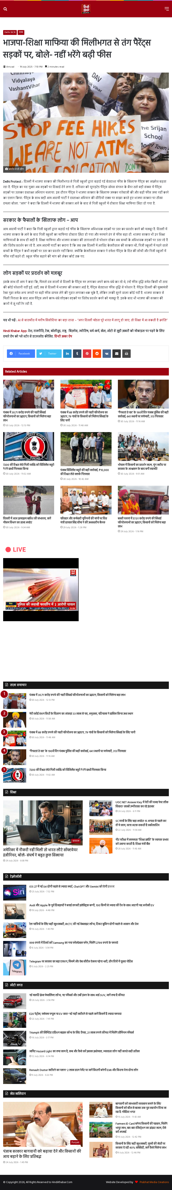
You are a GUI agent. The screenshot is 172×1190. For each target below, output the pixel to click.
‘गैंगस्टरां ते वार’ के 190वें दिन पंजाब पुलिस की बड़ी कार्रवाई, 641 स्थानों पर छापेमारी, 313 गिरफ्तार (143, 414)
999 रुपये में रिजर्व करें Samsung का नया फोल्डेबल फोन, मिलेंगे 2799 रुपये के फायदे (73, 943)
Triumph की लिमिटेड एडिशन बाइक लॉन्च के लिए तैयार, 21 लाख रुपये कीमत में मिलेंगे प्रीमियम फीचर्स (81, 1032)
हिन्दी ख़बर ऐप (62, 336)
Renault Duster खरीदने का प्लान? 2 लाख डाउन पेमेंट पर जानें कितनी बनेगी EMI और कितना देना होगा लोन (83, 1070)
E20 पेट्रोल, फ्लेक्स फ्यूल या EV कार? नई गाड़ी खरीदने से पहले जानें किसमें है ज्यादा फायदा (75, 1014)
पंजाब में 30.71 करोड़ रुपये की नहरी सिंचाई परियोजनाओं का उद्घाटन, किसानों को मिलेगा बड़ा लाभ (27, 416)
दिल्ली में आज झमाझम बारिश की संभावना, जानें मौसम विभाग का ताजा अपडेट (27, 520)
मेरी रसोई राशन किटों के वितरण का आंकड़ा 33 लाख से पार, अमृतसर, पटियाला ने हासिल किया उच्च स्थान (81, 713)
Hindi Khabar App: (15, 331)
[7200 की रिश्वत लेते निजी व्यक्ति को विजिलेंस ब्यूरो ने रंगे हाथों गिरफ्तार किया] (28, 446)
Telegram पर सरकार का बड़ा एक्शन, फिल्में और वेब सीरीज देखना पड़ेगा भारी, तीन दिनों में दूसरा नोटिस (81, 961)
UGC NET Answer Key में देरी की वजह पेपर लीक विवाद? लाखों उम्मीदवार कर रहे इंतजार (142, 804)
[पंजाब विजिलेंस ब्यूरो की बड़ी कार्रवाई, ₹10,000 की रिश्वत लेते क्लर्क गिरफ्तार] (85, 449)
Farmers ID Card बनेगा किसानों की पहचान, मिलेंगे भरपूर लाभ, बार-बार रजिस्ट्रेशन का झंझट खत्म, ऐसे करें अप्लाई (141, 1127)
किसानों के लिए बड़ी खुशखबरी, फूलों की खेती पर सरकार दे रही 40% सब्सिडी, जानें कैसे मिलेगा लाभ (141, 1145)
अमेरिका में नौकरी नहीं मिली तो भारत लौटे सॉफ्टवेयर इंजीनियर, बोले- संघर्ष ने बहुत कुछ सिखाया (40, 852)
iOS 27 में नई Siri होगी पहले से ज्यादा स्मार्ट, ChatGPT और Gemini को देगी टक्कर (71, 886)
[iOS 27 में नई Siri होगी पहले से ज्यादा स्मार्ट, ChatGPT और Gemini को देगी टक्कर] (14, 893)
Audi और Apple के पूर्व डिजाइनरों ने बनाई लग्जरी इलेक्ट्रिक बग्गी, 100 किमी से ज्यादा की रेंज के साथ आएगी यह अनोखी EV (91, 905)
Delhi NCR (10, 32)
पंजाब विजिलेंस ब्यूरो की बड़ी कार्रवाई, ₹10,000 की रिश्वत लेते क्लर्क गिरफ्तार (84, 472)
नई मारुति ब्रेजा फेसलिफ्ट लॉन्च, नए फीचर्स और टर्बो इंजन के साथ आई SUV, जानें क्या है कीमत (77, 995)
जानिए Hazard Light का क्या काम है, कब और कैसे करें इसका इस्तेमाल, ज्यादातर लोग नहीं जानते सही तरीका (84, 1051)
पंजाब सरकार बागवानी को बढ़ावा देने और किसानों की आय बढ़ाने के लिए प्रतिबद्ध (42, 1154)
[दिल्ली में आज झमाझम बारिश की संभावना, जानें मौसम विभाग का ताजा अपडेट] (28, 500)
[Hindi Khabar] (86, 9)
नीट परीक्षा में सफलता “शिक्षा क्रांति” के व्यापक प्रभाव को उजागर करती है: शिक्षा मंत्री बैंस (142, 841)
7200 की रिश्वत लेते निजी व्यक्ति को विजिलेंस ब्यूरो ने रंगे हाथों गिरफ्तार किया (28, 467)
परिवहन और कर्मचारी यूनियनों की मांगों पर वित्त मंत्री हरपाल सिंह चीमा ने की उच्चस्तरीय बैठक (83, 520)
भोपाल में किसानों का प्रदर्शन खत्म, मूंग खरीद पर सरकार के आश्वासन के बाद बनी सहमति (142, 467)
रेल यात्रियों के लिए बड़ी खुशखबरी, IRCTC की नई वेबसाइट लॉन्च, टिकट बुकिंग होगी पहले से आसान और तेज (83, 924)
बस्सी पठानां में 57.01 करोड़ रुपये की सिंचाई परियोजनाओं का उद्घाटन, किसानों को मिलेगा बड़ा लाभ (142, 522)
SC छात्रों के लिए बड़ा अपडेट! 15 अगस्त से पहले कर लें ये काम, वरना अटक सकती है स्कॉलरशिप (141, 823)
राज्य (21, 32)
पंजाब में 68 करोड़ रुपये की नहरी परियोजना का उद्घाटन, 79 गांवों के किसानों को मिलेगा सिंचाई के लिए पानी (84, 416)
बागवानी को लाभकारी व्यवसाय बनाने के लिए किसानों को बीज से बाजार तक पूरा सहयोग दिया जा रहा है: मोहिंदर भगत (141, 1107)
